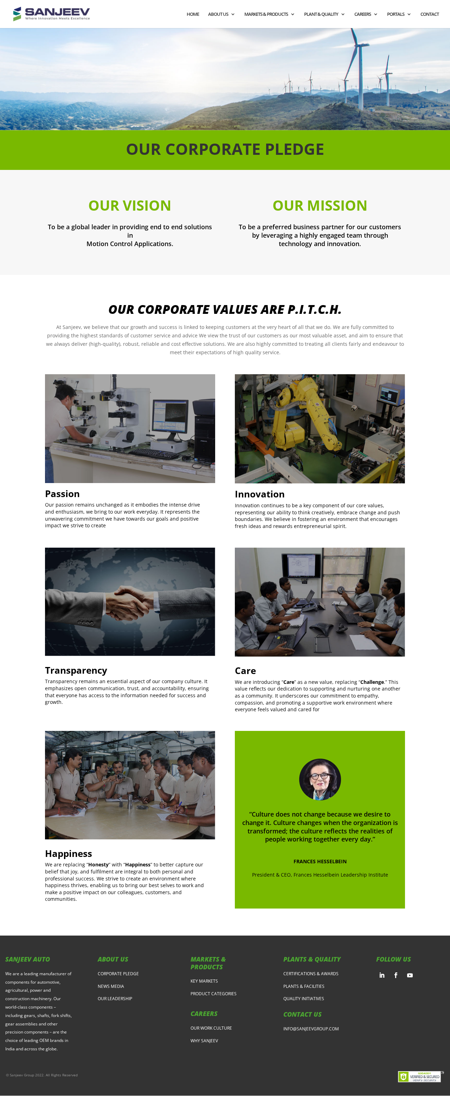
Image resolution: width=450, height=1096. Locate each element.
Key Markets (204, 981)
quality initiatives (303, 999)
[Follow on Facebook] (395, 975)
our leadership (115, 999)
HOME (193, 14)
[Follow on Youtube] (410, 975)
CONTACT (429, 14)
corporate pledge (118, 974)
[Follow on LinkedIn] (381, 975)
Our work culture (211, 1028)
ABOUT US (218, 14)
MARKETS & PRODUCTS (266, 14)
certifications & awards (311, 974)
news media (111, 986)
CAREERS (362, 14)
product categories (214, 994)
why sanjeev (204, 1041)
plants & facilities (303, 986)
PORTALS (395, 14)
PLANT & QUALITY (321, 14)
